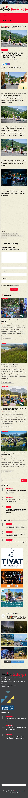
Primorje (9, 523)
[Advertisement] (14, 213)
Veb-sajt (5, 278)
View (13, 308)
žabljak (3, 237)
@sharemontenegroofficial (7, 785)
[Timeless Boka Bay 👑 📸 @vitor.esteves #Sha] (20, 627)
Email (4, 271)
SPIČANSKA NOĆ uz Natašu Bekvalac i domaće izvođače (16, 500)
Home (2, 26)
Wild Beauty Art (5, 235)
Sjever (4, 343)
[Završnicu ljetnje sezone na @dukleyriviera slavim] (7, 653)
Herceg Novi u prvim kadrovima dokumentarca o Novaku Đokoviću (15, 526)
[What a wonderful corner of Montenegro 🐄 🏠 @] (20, 653)
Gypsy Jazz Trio (5, 233)
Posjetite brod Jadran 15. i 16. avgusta (16, 542)
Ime (3, 265)
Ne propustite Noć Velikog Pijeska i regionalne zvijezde (15, 534)
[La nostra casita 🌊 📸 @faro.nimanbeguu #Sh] (20, 640)
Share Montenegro (18, 791)
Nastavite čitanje (7, 338)
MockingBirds (14, 233)
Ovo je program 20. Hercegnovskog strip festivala (16, 491)
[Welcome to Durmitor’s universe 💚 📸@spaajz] (7, 640)
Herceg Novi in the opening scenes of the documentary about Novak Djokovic (16, 510)
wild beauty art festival (16, 235)
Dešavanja (7, 26)
